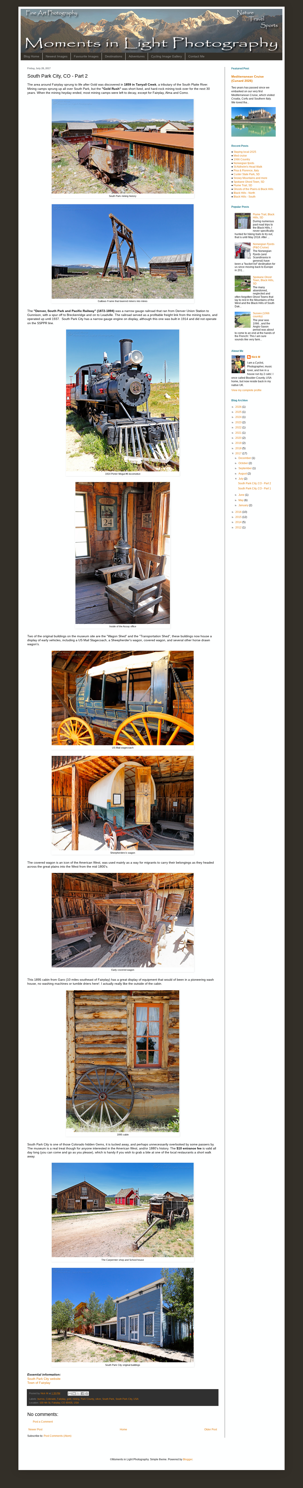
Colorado (51, 1399)
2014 (238, 522)
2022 (238, 427)
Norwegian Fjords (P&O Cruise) (263, 246)
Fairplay (61, 1399)
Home (123, 1429)
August (243, 473)
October (243, 463)
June (241, 494)
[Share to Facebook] (82, 1393)
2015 (238, 517)
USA (136, 1399)
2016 (238, 512)
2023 (238, 422)
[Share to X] (78, 1393)
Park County (87, 1399)
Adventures (137, 56)
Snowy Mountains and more (250, 178)
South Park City (124, 1399)
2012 (238, 527)
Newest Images (56, 56)
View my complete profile (246, 390)
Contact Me (196, 56)
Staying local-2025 (245, 151)
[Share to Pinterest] (87, 1393)
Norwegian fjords (244, 163)
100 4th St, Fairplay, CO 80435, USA (59, 1402)
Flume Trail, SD (243, 185)
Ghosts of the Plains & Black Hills (253, 189)
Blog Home (31, 56)
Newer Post (35, 1429)
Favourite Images (86, 56)
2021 (238, 432)
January (243, 505)
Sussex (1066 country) (261, 315)
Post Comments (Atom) (57, 1435)
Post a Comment (43, 1421)
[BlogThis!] (74, 1393)
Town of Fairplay (38, 1382)
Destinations (113, 56)
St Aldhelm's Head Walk (248, 166)
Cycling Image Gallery (166, 56)
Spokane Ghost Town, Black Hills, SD (263, 280)
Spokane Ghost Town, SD (249, 181)
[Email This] (70, 1393)
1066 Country (242, 159)
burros (41, 1399)
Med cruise (240, 155)
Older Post (210, 1429)
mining (76, 1399)
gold (69, 1399)
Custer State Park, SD (247, 174)
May (241, 500)
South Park (108, 1399)
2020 (238, 437)
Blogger (187, 1459)
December (245, 458)
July (241, 478)
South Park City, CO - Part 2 (254, 483)
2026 (238, 406)
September (245, 468)
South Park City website (44, 1378)
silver (98, 1399)
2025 (238, 412)
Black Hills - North (244, 192)
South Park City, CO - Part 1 (254, 488)
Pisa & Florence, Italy (246, 170)
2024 (238, 417)
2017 (238, 453)
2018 (238, 448)
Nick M (256, 357)
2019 (238, 443)
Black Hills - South (245, 196)
